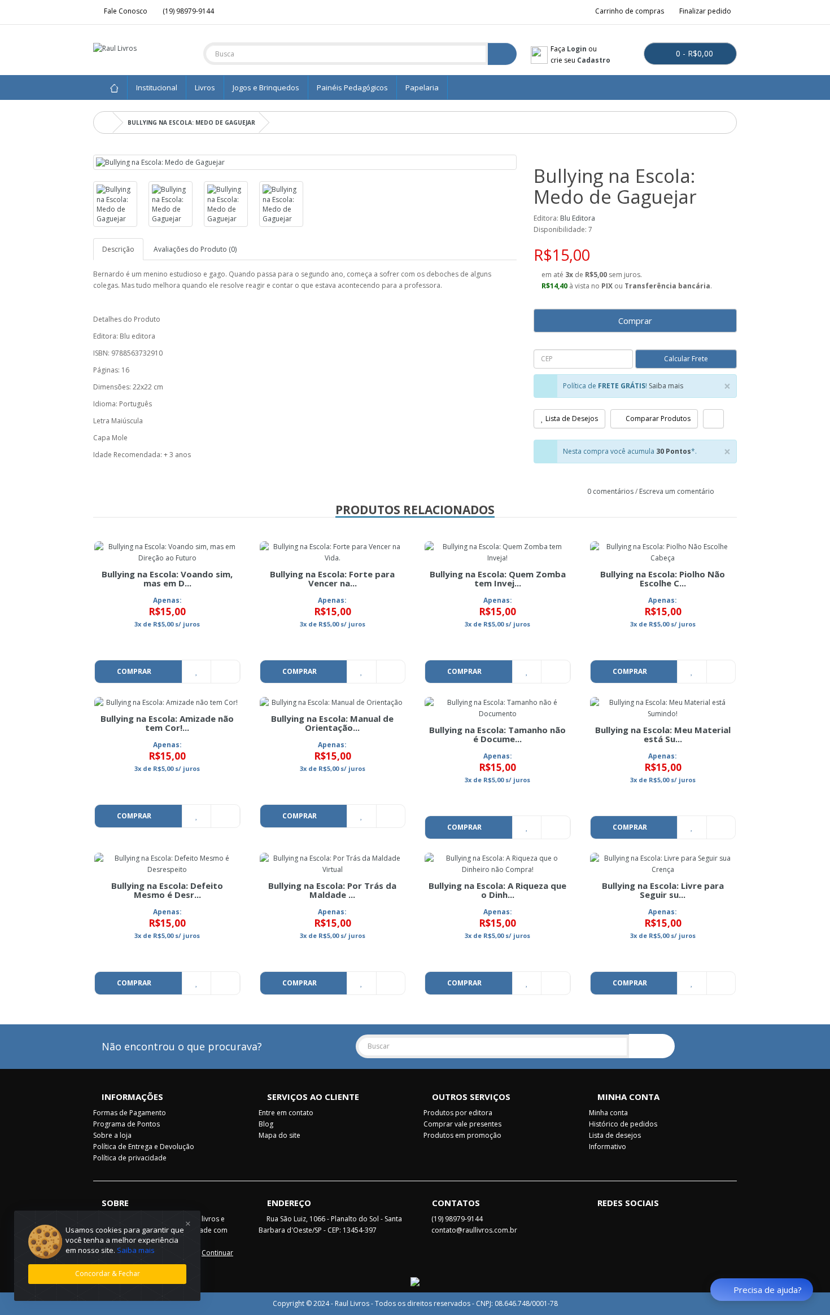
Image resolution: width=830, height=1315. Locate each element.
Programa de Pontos (126, 1124)
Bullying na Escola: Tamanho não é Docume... (497, 734)
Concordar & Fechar (107, 1273)
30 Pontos (673, 451)
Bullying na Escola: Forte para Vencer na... (332, 578)
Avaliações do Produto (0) (195, 249)
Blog (266, 1124)
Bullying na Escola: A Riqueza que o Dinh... (497, 890)
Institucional (156, 87)
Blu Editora (577, 218)
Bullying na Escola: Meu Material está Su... (663, 734)
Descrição (118, 249)
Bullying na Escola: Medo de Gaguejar (191, 122)
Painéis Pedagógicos (352, 87)
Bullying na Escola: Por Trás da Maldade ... (332, 890)
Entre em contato (286, 1112)
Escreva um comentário (676, 491)
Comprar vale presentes (462, 1124)
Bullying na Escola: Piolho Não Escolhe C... (662, 578)
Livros (205, 87)
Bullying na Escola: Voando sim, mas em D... (167, 578)
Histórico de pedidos (623, 1124)
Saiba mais (666, 386)
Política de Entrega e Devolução (143, 1146)
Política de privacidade (130, 1158)
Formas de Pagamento (129, 1112)
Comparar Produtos (657, 418)
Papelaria (422, 87)
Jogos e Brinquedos (266, 87)
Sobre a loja (112, 1135)
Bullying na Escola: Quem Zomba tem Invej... (498, 578)
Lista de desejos (615, 1135)
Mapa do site (279, 1135)
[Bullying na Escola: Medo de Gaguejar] (305, 162)
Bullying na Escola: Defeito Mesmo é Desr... (167, 890)
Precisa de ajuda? (767, 1289)
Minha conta (608, 1112)
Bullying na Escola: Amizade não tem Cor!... (167, 723)
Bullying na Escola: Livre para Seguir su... (663, 890)
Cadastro (593, 60)
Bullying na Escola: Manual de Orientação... (332, 723)
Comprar (635, 320)
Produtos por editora (457, 1112)
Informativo (607, 1146)
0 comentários (610, 491)
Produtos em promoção (462, 1135)
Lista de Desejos (571, 418)
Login (577, 49)
